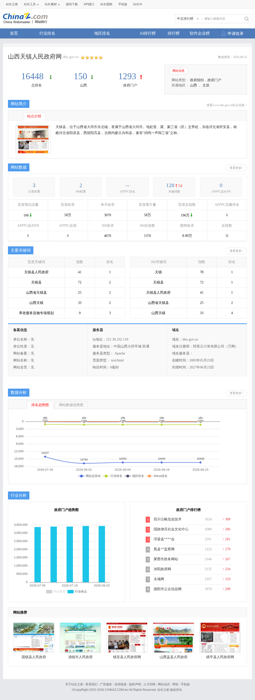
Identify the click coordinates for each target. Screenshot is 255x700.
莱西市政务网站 (166, 559)
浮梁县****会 (164, 539)
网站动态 (164, 684)
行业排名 (47, 33)
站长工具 (30, 4)
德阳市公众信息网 (168, 589)
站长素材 (51, 4)
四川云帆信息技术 (168, 519)
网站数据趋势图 (71, 405)
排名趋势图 (40, 405)
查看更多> (236, 168)
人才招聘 (149, 684)
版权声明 (135, 684)
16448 (33, 76)
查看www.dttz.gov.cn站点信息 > (227, 105)
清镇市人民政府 (80, 657)
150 (80, 76)
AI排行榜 (147, 33)
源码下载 (72, 4)
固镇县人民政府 (34, 657)
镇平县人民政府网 (220, 657)
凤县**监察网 (164, 549)
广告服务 (106, 684)
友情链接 (121, 684)
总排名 (36, 85)
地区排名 (102, 33)
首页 (14, 33)
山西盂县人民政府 (174, 657)
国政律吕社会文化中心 (171, 529)
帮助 (175, 684)
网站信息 (179, 70)
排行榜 (174, 33)
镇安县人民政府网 (127, 657)
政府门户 (130, 85)
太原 (205, 85)
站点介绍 (34, 116)
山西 (83, 85)
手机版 (185, 684)
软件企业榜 (200, 33)
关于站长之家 (74, 684)
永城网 (159, 579)
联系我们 (92, 684)
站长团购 (106, 4)
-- (127, 185)
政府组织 (197, 80)
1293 (127, 76)
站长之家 (12, 4)
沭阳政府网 (162, 569)
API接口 (89, 4)
